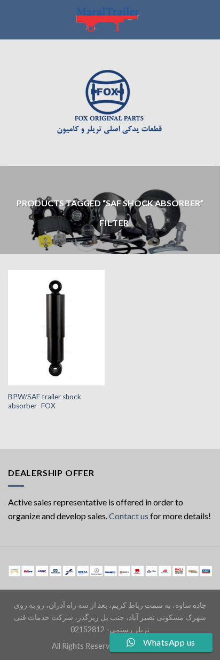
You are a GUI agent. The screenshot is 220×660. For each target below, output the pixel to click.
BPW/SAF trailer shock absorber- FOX (44, 401)
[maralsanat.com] (110, 19)
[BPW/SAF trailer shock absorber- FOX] (56, 327)
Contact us (128, 516)
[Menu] (14, 103)
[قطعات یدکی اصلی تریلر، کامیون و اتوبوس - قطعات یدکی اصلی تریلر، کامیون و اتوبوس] (110, 102)
